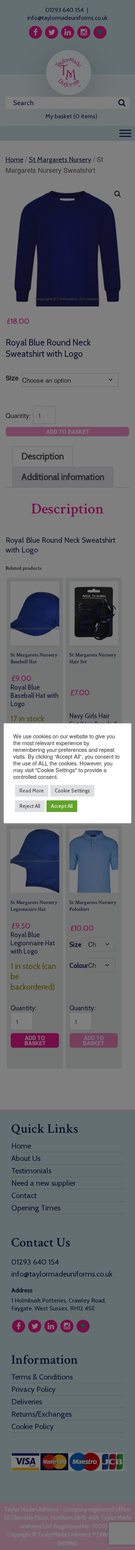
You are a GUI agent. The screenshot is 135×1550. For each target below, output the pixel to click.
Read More (32, 791)
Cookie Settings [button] (72, 791)
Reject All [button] (30, 806)
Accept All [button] (62, 806)
